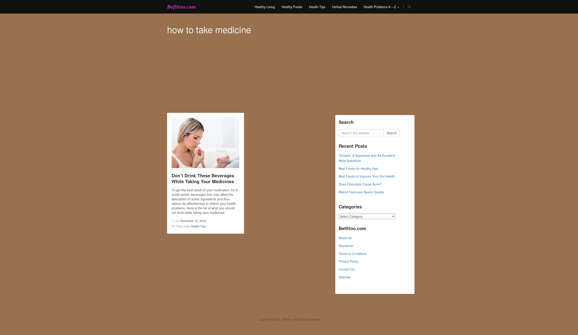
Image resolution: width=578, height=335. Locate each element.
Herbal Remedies (344, 7)
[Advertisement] (289, 79)
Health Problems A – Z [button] (380, 7)
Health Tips (317, 7)
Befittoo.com (181, 7)
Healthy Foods (292, 7)
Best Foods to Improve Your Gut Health (367, 176)
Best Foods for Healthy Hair (358, 168)
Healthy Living (265, 7)
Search (392, 133)
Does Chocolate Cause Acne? (360, 184)
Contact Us (346, 269)
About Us (345, 238)
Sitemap (344, 277)
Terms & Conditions (353, 253)
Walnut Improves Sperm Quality (361, 192)
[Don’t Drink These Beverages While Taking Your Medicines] (205, 142)
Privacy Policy (348, 261)
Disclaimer (346, 245)
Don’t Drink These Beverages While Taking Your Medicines (203, 178)
